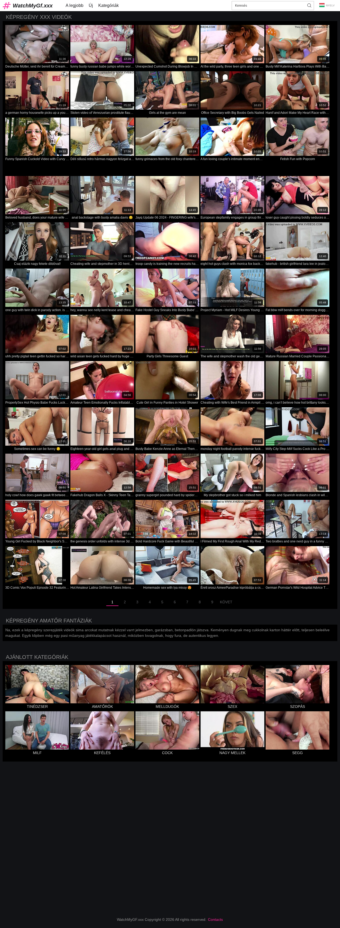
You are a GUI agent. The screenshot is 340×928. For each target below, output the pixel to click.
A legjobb (74, 5)
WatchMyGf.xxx (33, 6)
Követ (226, 602)
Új (91, 5)
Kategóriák (108, 5)
